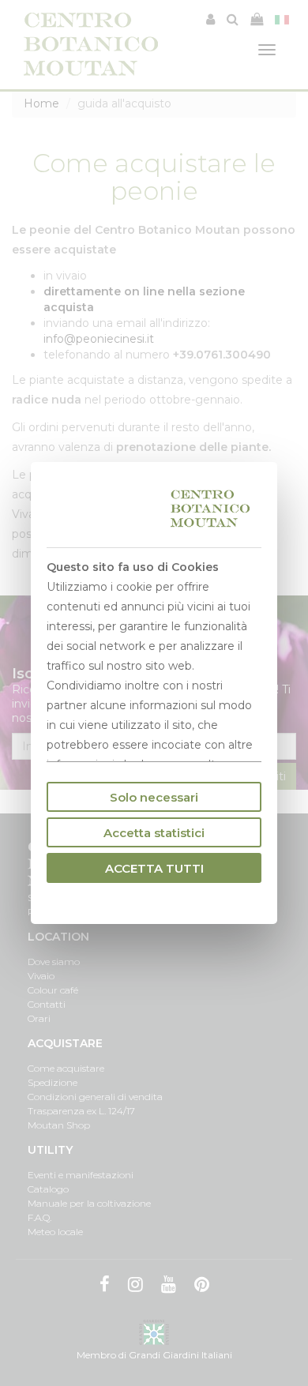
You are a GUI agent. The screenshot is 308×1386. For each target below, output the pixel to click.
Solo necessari (154, 797)
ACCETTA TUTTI (154, 868)
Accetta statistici (154, 832)
